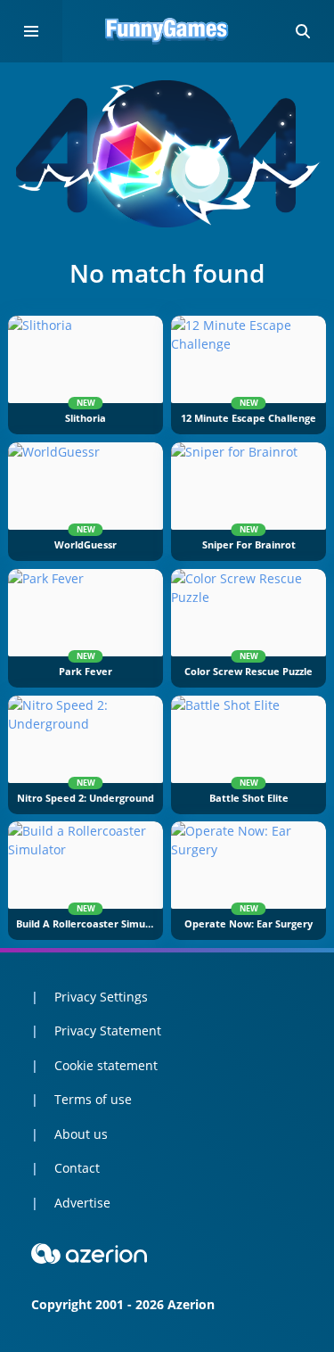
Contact (77, 1167)
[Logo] (167, 31)
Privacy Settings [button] (101, 996)
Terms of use (93, 1099)
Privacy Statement (107, 1030)
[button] (303, 31)
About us (81, 1133)
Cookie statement (106, 1065)
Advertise (82, 1202)
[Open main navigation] (31, 31)
